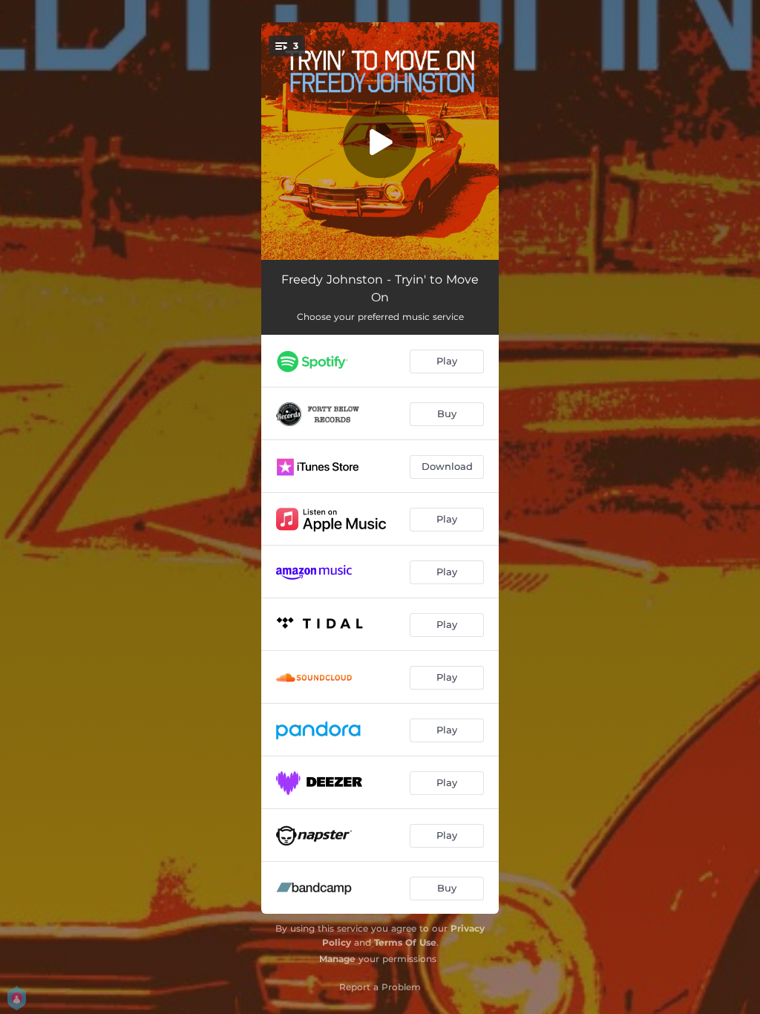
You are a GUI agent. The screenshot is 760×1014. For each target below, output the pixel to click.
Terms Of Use (405, 942)
